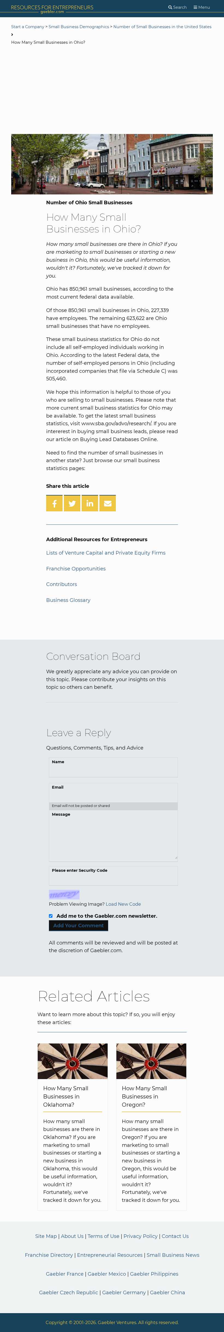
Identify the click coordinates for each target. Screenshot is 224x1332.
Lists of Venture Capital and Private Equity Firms (106, 553)
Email (57, 787)
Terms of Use (103, 1236)
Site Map (46, 1236)
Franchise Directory (49, 1255)
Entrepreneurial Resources (110, 1255)
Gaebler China (167, 1293)
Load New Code (123, 904)
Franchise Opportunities (76, 569)
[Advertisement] (112, 90)
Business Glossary (68, 600)
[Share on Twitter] (72, 503)
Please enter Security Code (79, 870)
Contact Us (175, 1236)
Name (58, 761)
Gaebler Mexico (107, 1274)
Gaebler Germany (124, 1293)
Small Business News (173, 1255)
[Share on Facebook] (54, 503)
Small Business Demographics (79, 26)
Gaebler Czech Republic (68, 1293)
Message (61, 814)
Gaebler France (65, 1274)
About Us (72, 1236)
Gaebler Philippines (154, 1274)
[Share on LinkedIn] (90, 503)
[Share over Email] (107, 503)
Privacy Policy (140, 1236)
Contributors (61, 584)
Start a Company (27, 26)
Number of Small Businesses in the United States (162, 26)
